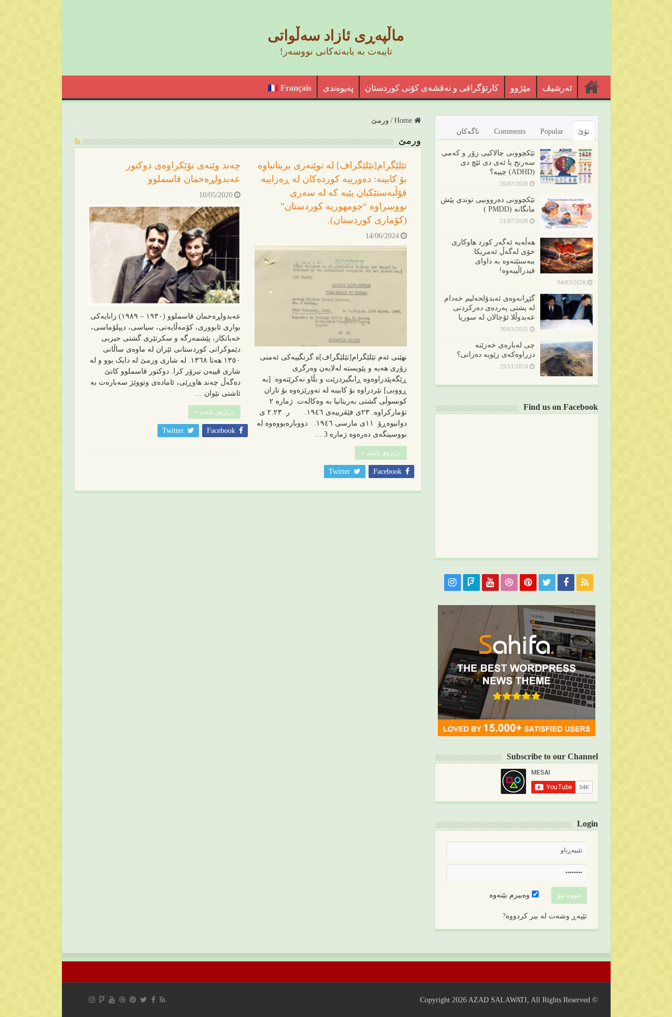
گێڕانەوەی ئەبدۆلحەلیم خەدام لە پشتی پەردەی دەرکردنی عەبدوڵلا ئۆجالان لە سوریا (489, 307)
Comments (510, 131)
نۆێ (584, 131)
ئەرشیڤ (557, 87)
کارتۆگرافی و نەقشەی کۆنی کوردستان (432, 87)
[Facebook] (566, 582)
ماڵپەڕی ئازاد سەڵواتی (336, 35)
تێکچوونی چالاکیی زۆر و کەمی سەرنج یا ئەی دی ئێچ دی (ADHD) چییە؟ (488, 162)
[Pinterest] (528, 582)
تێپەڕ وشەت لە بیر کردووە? (544, 916)
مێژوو (520, 87)
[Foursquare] (471, 582)
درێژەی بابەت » (381, 453)
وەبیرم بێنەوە (510, 895)
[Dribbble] (509, 582)
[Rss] (584, 582)
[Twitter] (547, 582)
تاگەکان (467, 131)
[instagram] (452, 582)
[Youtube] (490, 582)
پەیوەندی (338, 87)
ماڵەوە (591, 87)
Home (404, 120)
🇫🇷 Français (289, 87)
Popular (551, 131)
